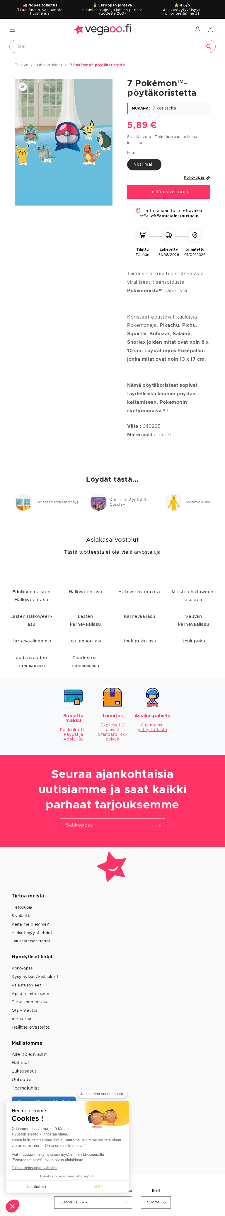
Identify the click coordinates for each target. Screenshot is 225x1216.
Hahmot (21, 1063)
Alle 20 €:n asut (29, 1054)
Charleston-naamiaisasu (85, 662)
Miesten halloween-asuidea (194, 596)
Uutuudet (22, 1080)
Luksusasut (24, 1071)
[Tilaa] (158, 825)
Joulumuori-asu (85, 641)
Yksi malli (144, 165)
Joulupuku (193, 641)
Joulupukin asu (139, 641)
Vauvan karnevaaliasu (193, 620)
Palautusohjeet (26, 985)
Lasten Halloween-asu (31, 620)
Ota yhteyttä (24, 1011)
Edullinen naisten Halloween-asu (31, 596)
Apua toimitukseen (30, 994)
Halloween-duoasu (139, 592)
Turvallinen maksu (29, 1002)
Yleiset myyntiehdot (32, 933)
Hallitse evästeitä (31, 1027)
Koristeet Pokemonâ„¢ (57, 502)
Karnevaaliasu (139, 616)
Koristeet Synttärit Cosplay (128, 502)
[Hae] (208, 46)
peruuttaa (21, 1019)
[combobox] (112, 46)
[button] (12, 29)
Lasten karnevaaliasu (85, 620)
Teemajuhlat (26, 1088)
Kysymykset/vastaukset (35, 977)
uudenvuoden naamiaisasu (31, 662)
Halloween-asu (85, 592)
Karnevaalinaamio (31, 641)
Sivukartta (22, 916)
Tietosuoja (22, 907)
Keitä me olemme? (30, 924)
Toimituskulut (167, 136)
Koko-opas (22, 968)
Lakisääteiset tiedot (31, 941)
